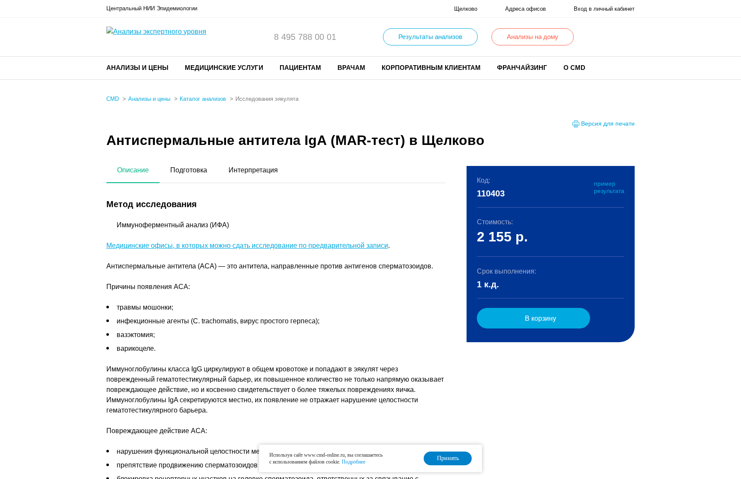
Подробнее (353, 462)
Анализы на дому (532, 36)
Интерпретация (253, 170)
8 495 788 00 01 (305, 37)
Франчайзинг (522, 67)
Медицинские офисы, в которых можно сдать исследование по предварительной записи (247, 245)
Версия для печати (608, 123)
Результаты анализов (430, 36)
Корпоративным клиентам (431, 67)
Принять (448, 458)
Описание (133, 170)
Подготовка (188, 170)
